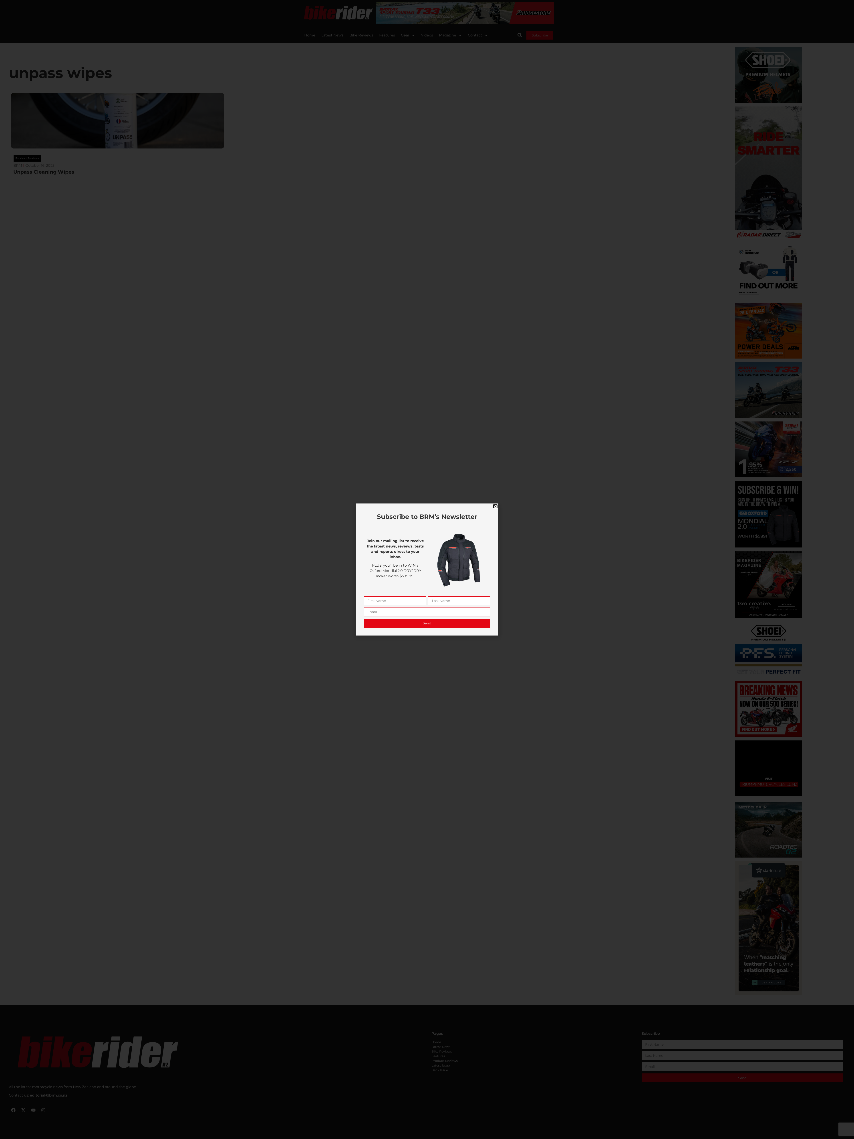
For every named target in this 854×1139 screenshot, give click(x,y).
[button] (495, 506)
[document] (427, 569)
